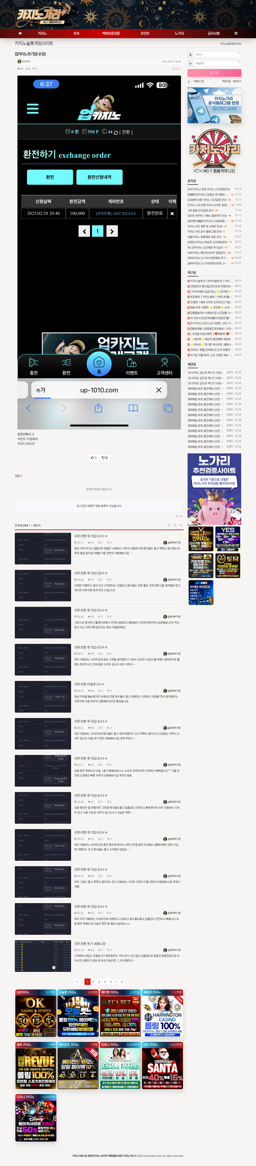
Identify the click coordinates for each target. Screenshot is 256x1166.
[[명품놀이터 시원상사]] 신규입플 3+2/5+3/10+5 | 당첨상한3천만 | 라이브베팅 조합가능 (212, 312)
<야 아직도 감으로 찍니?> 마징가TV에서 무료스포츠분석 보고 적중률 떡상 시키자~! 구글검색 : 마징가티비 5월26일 (206, 372)
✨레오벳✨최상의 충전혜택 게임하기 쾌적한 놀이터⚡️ (212, 339)
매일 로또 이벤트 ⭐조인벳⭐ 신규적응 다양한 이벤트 (212, 307)
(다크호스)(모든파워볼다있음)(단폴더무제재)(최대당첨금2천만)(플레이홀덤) (212, 318)
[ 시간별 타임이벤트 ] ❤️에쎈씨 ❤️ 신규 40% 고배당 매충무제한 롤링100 (212, 334)
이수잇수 (26, 61)
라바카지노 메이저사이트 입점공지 (207, 252)
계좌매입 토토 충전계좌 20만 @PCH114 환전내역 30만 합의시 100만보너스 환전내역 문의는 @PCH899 (206, 388)
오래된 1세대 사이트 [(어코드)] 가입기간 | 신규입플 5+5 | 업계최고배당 (212, 302)
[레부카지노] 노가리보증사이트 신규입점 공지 (208, 263)
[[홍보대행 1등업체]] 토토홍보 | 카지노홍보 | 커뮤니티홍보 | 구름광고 (212, 328)
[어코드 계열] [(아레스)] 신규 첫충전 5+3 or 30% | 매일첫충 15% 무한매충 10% (212, 349)
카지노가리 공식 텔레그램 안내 (204, 231)
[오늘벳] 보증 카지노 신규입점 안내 (207, 199)
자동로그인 (198, 81)
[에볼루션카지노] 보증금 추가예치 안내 (208, 194)
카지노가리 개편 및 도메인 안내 (205, 226)
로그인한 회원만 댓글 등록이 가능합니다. (99, 506)
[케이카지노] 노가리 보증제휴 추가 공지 (208, 258)
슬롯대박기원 (174, 542)
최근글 (192, 272)
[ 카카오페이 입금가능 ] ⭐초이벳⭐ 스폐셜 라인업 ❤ (212, 291)
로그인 (214, 73)
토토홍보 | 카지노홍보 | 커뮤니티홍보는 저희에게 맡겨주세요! (212, 296)
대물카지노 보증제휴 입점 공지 (204, 237)
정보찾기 (237, 81)
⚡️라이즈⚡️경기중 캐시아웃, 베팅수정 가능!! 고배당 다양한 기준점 (212, 344)
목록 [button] (177, 68)
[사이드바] (236, 33)
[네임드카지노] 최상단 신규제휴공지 (207, 242)
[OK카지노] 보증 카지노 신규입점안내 (209, 189)
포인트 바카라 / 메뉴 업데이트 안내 (207, 215)
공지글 (192, 181)
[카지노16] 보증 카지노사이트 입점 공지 (208, 205)
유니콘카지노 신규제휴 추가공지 (205, 247)
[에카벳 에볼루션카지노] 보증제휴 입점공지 (208, 221)
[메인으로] (20, 33)
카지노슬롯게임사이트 (230, 43)
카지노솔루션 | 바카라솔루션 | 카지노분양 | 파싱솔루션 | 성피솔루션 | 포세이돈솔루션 (212, 281)
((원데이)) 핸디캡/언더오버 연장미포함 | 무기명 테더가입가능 (212, 286)
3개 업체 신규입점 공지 (200, 210)
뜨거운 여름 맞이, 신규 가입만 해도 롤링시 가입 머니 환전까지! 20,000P (212, 355)
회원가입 (226, 81)
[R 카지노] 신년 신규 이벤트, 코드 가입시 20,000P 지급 (212, 323)
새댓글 (192, 364)
